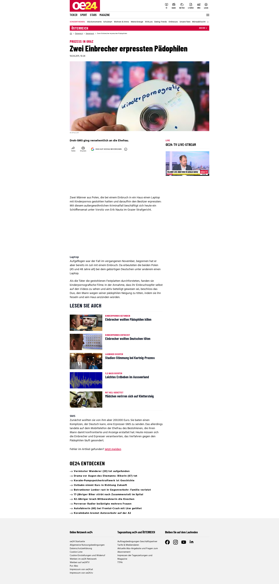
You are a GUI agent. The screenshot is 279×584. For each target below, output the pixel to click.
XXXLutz (149, 22)
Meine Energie (137, 22)
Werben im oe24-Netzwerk (83, 559)
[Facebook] (167, 542)
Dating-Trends (160, 22)
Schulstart (107, 22)
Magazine (105, 15)
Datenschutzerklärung (81, 548)
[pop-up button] (200, 171)
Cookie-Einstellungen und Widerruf (87, 555)
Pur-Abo (74, 566)
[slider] (179, 171)
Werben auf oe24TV (80, 562)
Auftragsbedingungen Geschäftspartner (137, 541)
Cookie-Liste (76, 552)
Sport (83, 15)
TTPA (119, 562)
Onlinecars (173, 22)
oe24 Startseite (77, 541)
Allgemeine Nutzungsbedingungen (87, 545)
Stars (93, 15)
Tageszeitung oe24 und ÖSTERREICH (136, 532)
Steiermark (90, 33)
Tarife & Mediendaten (128, 545)
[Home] (71, 33)
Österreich (79, 28)
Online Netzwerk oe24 (81, 532)
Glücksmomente (94, 22)
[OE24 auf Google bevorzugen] (125, 149)
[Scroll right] (207, 21)
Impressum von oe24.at (81, 569)
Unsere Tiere (185, 22)
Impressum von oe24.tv (81, 573)
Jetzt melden (113, 449)
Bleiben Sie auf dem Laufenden (181, 532)
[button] (170, 171)
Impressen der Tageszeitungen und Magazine (134, 557)
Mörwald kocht (198, 22)
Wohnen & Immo (121, 22)
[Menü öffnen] (207, 14)
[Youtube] (183, 542)
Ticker (73, 15)
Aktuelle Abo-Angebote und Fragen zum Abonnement (137, 550)
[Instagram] (175, 542)
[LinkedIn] (191, 542)
